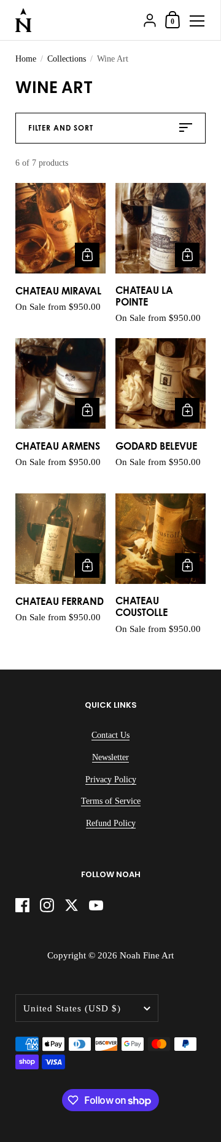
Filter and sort (60, 127)
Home (25, 58)
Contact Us (110, 735)
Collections (66, 58)
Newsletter (110, 757)
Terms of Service (111, 801)
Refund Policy (111, 823)
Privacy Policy (110, 779)
